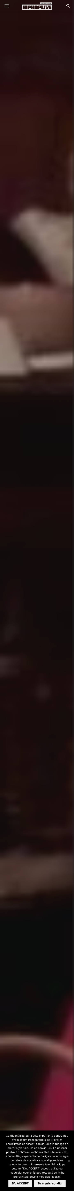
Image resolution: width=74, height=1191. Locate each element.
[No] (69, 1161)
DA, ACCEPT (20, 1183)
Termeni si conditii (50, 1183)
